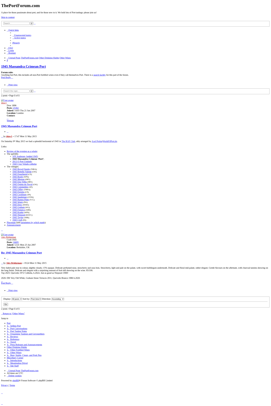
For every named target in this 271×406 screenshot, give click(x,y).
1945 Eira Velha (19, 182)
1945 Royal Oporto (21, 169)
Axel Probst (97, 141)
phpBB (15, 380)
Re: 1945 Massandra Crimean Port (21, 252)
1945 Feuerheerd (20, 174)
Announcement (13, 225)
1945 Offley (17, 189)
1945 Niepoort (18, 215)
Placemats (11, 222)
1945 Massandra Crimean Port (23, 66)
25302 (16, 108)
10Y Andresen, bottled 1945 (25, 156)
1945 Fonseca (18, 210)
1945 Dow (17, 204)
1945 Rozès (17, 177)
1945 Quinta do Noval (22, 184)
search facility (99, 75)
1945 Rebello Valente (22, 171)
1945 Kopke (18, 212)
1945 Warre (17, 202)
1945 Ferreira (18, 192)
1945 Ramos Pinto (20, 199)
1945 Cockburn (19, 194)
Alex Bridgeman (8, 237)
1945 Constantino (20, 187)
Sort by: (26, 299)
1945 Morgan (18, 179)
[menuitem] (21, 35)
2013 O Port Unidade (22, 161)
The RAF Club (68, 141)
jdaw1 (4, 103)
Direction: (46, 299)
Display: (7, 299)
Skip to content (8, 17)
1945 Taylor (17, 217)
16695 (16, 242)
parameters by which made (33, 222)
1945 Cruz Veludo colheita (24, 164)
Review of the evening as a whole (22, 151)
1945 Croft (17, 220)
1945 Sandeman (19, 197)
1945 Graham (18, 207)
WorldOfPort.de (110, 141)
